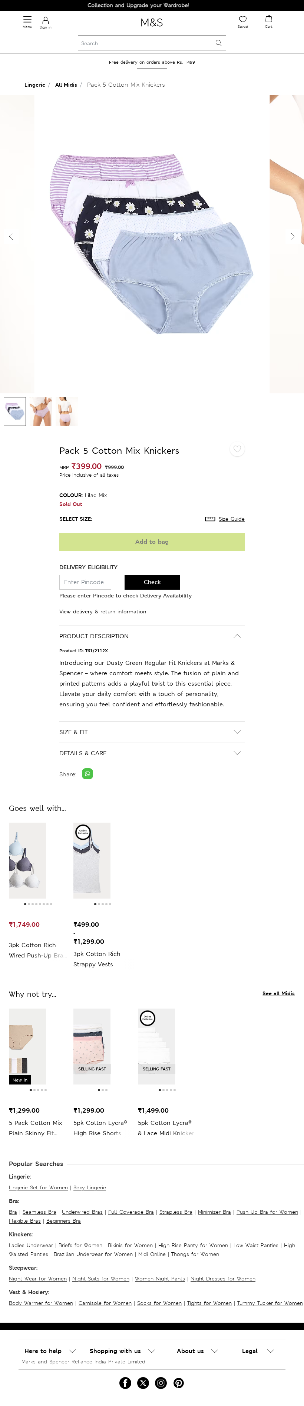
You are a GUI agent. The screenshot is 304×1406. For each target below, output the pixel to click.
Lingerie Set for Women (38, 1187)
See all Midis (278, 993)
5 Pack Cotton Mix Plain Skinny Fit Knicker (35, 1129)
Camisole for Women (105, 1303)
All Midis (66, 84)
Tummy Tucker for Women (270, 1303)
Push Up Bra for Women (267, 1212)
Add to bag (152, 542)
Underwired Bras (82, 1212)
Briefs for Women (80, 1245)
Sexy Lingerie (89, 1187)
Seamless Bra (39, 1212)
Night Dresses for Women (223, 1278)
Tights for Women (209, 1303)
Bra (13, 1212)
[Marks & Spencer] (151, 27)
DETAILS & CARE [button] (82, 753)
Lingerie (34, 84)
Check (152, 582)
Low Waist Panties (256, 1245)
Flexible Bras (25, 1220)
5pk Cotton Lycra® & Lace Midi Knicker (166, 1128)
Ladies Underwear (31, 1245)
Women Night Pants (160, 1278)
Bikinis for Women (130, 1245)
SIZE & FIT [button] (73, 732)
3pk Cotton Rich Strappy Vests (96, 959)
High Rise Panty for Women (193, 1245)
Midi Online (152, 1254)
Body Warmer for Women (41, 1303)
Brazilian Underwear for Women (93, 1254)
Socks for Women (159, 1303)
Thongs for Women (195, 1254)
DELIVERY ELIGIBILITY (88, 567)
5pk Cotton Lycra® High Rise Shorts (100, 1128)
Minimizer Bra (214, 1212)
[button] (292, 236)
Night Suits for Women (100, 1278)
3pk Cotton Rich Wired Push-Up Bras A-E (37, 951)
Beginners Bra (63, 1220)
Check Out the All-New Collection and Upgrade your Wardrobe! (95, 5)
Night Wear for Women (38, 1278)
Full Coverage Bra (131, 1212)
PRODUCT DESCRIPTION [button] (94, 636)
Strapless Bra (175, 1212)
